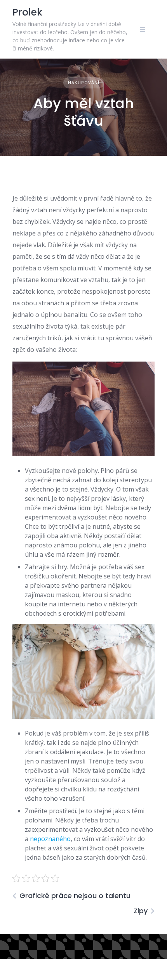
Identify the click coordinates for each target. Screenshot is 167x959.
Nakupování (83, 82)
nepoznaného (49, 838)
